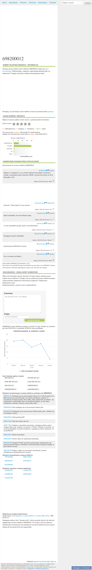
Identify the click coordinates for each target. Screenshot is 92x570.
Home (4, 2)
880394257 (9, 461)
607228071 (27, 461)
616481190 (9, 470)
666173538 (27, 457)
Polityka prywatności (42, 568)
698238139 (8, 450)
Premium (23, 2)
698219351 (8, 439)
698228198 (8, 443)
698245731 (8, 396)
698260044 (8, 407)
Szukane (52, 2)
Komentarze (42, 2)
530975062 (27, 474)
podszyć (51, 111)
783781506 (9, 457)
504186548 (9, 464)
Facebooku (43, 561)
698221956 (8, 421)
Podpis (7, 314)
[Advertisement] (29, 27)
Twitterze (53, 561)
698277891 (8, 425)
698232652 (8, 417)
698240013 (8, 435)
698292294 (8, 411)
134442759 (27, 470)
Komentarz (8, 293)
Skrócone (32, 2)
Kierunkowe (13, 2)
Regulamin (30, 568)
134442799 (9, 478)
